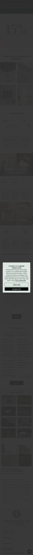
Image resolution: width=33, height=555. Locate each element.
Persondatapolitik (20, 280)
